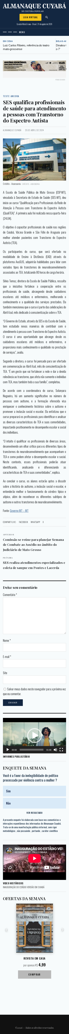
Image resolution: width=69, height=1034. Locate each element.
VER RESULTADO (34, 812)
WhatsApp (35, 522)
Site (5, 673)
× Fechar (63, 68)
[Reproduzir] (8, 750)
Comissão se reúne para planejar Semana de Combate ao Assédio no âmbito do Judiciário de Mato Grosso (33, 542)
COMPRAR (34, 974)
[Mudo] (55, 750)
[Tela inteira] (61, 750)
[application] (34, 735)
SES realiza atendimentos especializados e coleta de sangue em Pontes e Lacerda (34, 563)
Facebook (23, 522)
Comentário (10, 594)
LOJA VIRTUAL (30, 17)
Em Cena (8, 41)
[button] (34, 735)
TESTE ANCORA (11, 96)
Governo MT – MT (19, 510)
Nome (7, 640)
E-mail (7, 656)
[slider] (31, 750)
